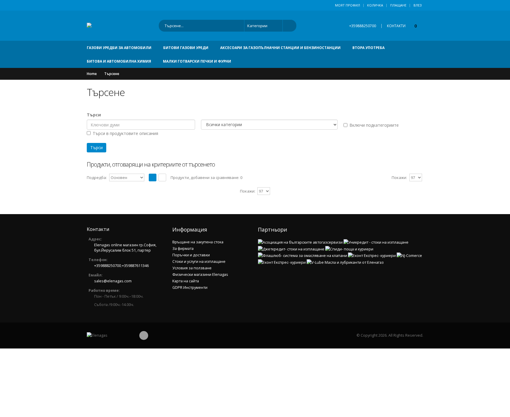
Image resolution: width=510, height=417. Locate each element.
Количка (375, 5)
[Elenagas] (109, 335)
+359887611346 (135, 265)
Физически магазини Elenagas (200, 274)
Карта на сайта (185, 281)
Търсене (111, 73)
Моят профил (347, 5)
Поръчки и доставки (191, 255)
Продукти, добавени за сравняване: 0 (206, 177)
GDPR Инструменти (189, 287)
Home (92, 73)
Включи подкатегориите (374, 125)
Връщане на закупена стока (197, 242)
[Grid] (152, 177)
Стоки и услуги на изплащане (198, 261)
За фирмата (183, 248)
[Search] (287, 26)
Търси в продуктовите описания (125, 133)
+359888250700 (362, 25)
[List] (162, 177)
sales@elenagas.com (113, 281)
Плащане (398, 5)
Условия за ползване (192, 268)
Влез (417, 5)
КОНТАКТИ (396, 25)
